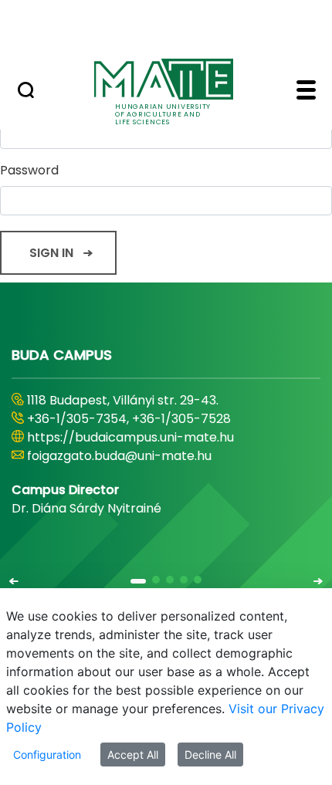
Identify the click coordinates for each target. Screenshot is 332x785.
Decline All (210, 754)
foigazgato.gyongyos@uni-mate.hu (133, 456)
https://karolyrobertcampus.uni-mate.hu (153, 437)
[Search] (26, 92)
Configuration (47, 754)
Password (29, 170)
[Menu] (306, 92)
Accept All (132, 754)
